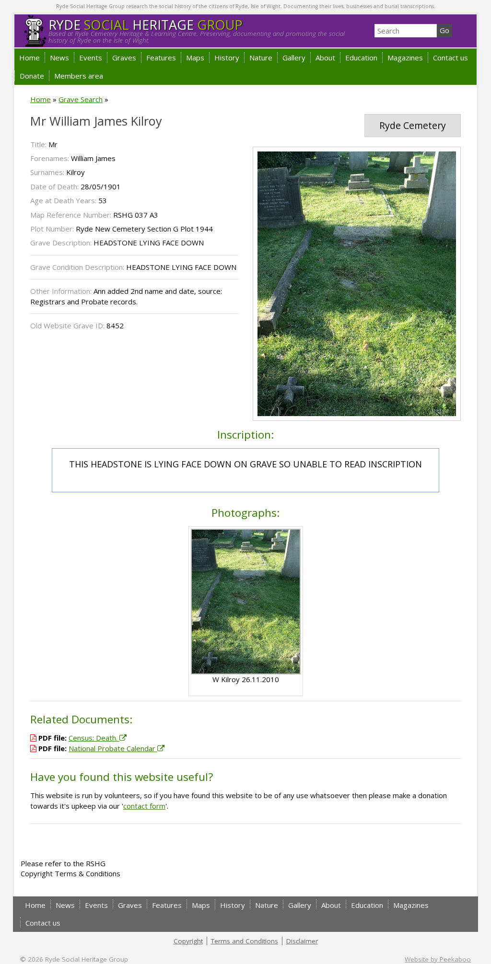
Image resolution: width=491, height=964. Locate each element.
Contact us (450, 57)
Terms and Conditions (244, 941)
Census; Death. (94, 738)
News (59, 57)
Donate (32, 76)
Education (361, 57)
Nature (260, 57)
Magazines (405, 57)
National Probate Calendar (113, 748)
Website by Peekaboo (438, 959)
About (325, 57)
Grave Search (80, 99)
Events (90, 57)
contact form (144, 806)
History (226, 57)
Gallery (293, 57)
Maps (195, 57)
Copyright (188, 941)
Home (29, 57)
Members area (78, 76)
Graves (124, 57)
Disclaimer (302, 941)
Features (161, 57)
